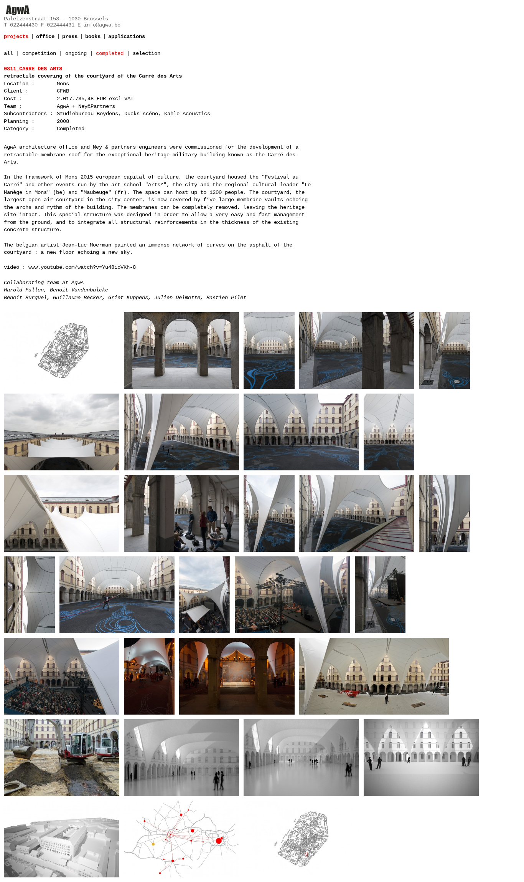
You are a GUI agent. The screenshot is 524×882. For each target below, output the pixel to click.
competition (39, 53)
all (8, 53)
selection (146, 53)
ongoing (76, 53)
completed (110, 53)
